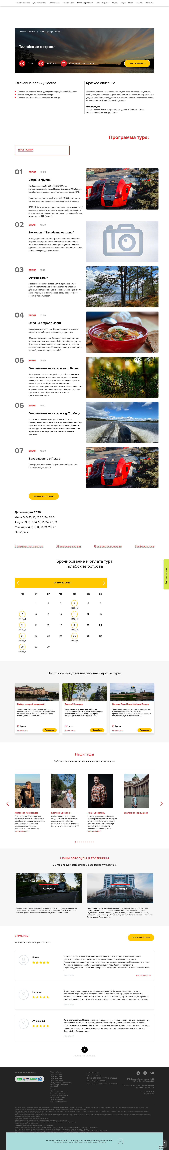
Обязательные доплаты (68, 546)
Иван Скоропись (96, 813)
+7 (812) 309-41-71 (147, 1092)
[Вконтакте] (152, 1073)
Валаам (53, 1089)
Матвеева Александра (26, 813)
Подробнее (49, 730)
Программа (25, 149)
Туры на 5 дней (56, 1081)
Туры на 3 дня (56, 1076)
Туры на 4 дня (56, 1078)
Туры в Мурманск (57, 1099)
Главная (22, 32)
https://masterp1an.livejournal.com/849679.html (72, 1129)
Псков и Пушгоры (57, 1097)
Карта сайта (149, 1094)
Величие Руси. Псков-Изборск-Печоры (130, 704)
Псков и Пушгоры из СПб (49, 32)
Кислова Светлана (60, 813)
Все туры (32, 32)
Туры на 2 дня (56, 1074)
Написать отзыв (141, 938)
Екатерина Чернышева (136, 813)
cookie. (110, 1140)
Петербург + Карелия (59, 1085)
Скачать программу (44, 496)
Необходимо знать (144, 546)
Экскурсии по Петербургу (60, 1083)
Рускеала (54, 1087)
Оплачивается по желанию (108, 546)
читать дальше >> (22, 831)
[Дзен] (146, 1073)
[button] (161, 803)
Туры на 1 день (56, 1072)
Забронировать (137, 64)
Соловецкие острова (58, 1091)
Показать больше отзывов (84, 1052)
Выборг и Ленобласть (59, 1095)
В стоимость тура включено (29, 546)
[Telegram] (139, 1073)
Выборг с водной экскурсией (30, 704)
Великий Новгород (74, 704)
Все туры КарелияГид (59, 1102)
